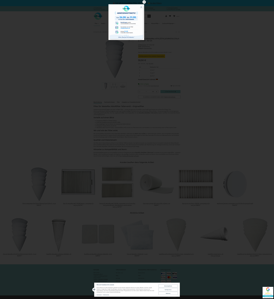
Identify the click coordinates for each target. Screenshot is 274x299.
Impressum (99, 294)
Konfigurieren (168, 289)
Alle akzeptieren (168, 286)
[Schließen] (144, 2)
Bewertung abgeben (268, 297)
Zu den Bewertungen (268, 294)
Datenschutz (106, 294)
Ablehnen (168, 293)
